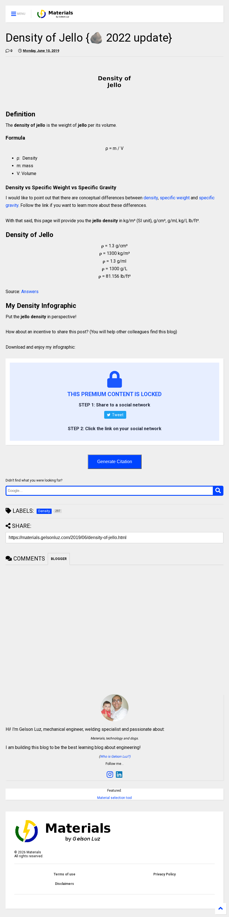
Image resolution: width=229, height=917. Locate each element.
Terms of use (64, 874)
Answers (30, 291)
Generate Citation (114, 461)
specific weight (175, 197)
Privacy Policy (164, 874)
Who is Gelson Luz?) (115, 756)
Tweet (117, 415)
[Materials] (55, 15)
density (151, 197)
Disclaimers (64, 884)
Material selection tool (114, 798)
